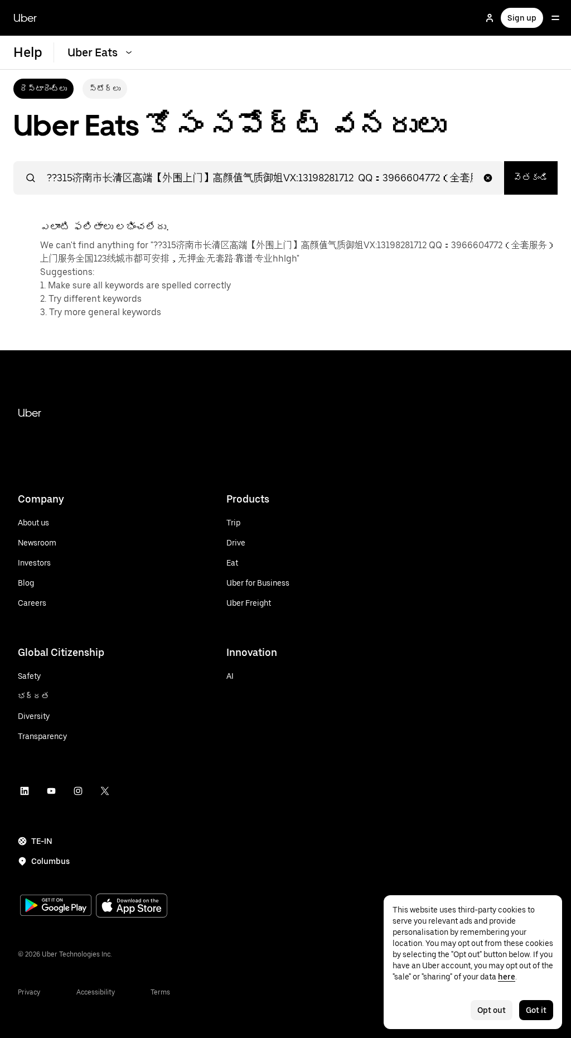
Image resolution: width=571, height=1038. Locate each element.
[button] (488, 178)
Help (27, 52)
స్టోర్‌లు (104, 88)
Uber (25, 18)
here (506, 976)
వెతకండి (531, 177)
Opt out (491, 1010)
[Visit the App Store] (131, 907)
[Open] (555, 18)
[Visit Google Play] (55, 906)
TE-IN (41, 841)
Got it (536, 1010)
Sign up (521, 17)
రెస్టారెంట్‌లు (43, 88)
